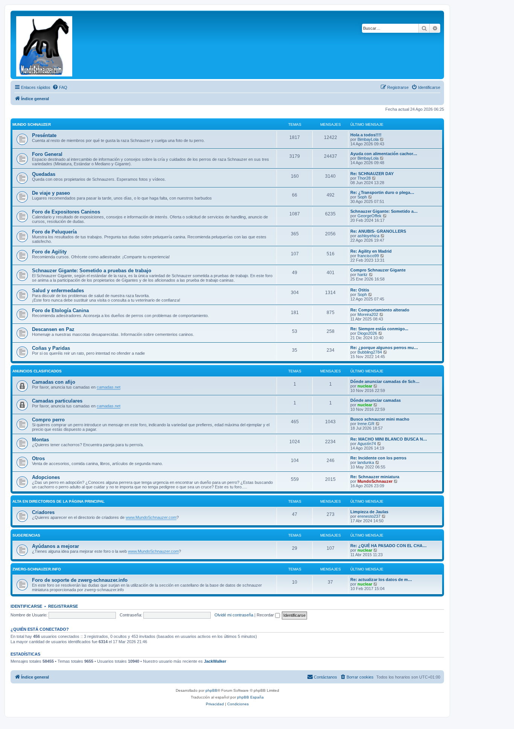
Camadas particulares (57, 401)
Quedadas (43, 174)
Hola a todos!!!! (366, 135)
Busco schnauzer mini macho (379, 419)
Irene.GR (365, 423)
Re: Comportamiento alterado (379, 310)
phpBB (211, 690)
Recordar (266, 615)
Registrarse (63, 606)
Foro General (47, 154)
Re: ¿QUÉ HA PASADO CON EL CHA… (388, 545)
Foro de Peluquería (54, 232)
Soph (362, 197)
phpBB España (250, 697)
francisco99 (368, 255)
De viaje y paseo (51, 193)
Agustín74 (366, 443)
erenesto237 (368, 516)
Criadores (43, 512)
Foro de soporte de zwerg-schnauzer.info (80, 580)
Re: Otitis (359, 290)
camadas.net (108, 387)
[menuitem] (59, 87)
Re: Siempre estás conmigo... (379, 328)
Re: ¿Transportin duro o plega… (382, 192)
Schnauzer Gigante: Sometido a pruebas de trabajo (91, 270)
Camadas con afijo (53, 382)
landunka (365, 462)
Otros (38, 458)
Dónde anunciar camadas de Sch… (385, 381)
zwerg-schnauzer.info (36, 569)
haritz (362, 274)
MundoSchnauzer (374, 481)
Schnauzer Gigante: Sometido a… (384, 211)
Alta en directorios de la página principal (58, 501)
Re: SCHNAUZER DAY (372, 173)
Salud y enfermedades (58, 290)
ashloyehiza (368, 235)
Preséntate (44, 135)
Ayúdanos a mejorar (55, 546)
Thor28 (364, 178)
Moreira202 (367, 314)
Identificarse (26, 606)
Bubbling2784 (369, 352)
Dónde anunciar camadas (375, 400)
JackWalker (215, 661)
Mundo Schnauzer (31, 124)
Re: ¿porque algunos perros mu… (384, 347)
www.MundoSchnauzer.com (151, 517)
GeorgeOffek (369, 216)
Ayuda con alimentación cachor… (383, 153)
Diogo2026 (367, 333)
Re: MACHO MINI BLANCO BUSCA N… (388, 439)
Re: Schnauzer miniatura (374, 476)
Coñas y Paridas (51, 348)
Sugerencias (26, 535)
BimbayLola (368, 139)
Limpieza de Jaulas (369, 511)
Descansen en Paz (53, 329)
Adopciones (46, 477)
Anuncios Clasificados (37, 371)
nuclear (364, 386)
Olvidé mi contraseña (233, 615)
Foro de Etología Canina (60, 310)
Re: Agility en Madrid (371, 251)
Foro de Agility (49, 252)
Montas (40, 439)
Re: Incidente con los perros (378, 458)
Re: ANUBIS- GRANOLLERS (378, 231)
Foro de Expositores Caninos (66, 212)
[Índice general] (44, 44)
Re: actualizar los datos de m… (381, 579)
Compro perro (48, 419)
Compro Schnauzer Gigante (378, 270)
